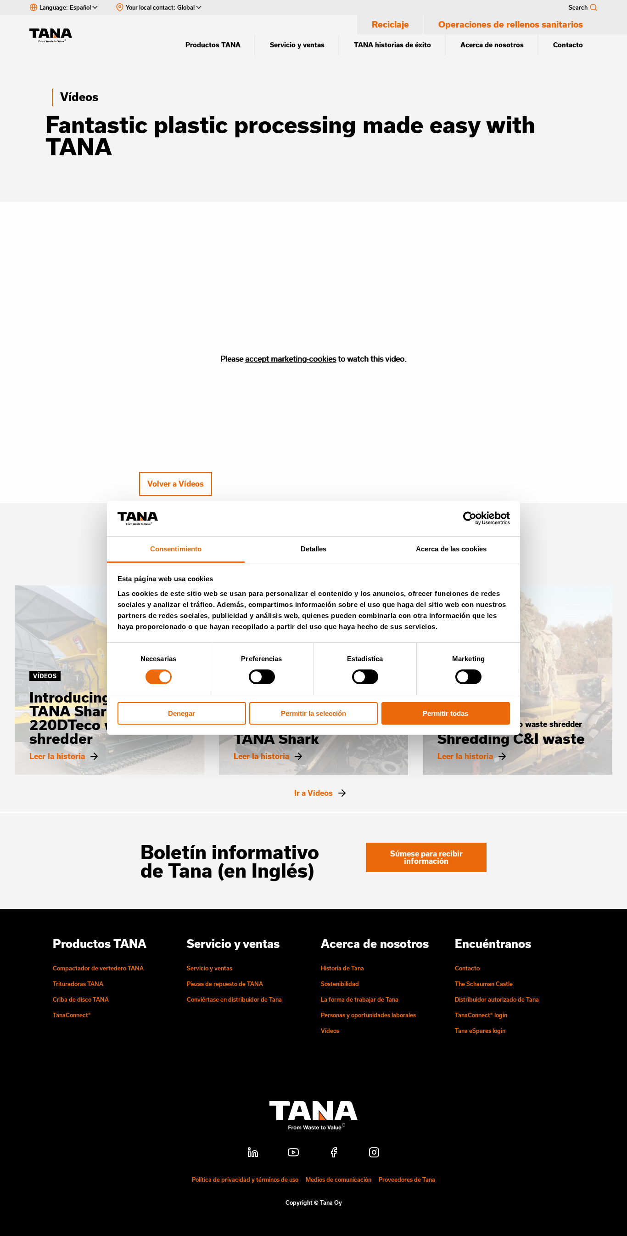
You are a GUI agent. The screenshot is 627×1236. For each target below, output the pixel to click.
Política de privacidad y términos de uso (245, 1179)
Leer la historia (57, 756)
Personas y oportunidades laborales (368, 1015)
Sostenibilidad (340, 984)
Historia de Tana (342, 968)
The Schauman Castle (484, 984)
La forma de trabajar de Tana (359, 999)
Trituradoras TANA (78, 984)
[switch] (262, 676)
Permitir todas (445, 713)
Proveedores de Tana (407, 1179)
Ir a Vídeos (313, 793)
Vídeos (79, 96)
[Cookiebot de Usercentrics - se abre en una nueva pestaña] (470, 518)
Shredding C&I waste (511, 738)
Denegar (181, 713)
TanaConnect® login (481, 1015)
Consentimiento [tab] (176, 549)
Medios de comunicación (338, 1179)
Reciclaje (390, 24)
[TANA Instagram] (374, 1154)
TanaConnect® (72, 1015)
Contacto (568, 45)
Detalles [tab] (314, 549)
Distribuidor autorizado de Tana (497, 999)
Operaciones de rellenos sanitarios (510, 24)
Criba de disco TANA (81, 999)
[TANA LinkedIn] (252, 1154)
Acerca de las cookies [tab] (451, 549)
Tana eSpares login (480, 1030)
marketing (289, 358)
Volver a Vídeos (175, 483)
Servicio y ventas (297, 45)
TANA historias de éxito (392, 45)
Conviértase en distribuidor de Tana (234, 999)
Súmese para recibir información (426, 857)
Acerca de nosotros (492, 45)
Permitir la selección (313, 713)
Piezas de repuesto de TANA (225, 984)
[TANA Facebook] (333, 1154)
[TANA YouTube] (293, 1154)
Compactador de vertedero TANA (98, 968)
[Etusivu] (55, 35)
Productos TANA (213, 45)
